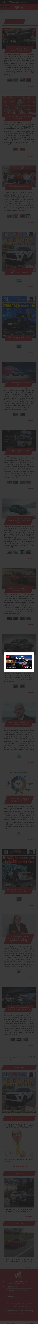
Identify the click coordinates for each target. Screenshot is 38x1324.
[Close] (32, 654)
